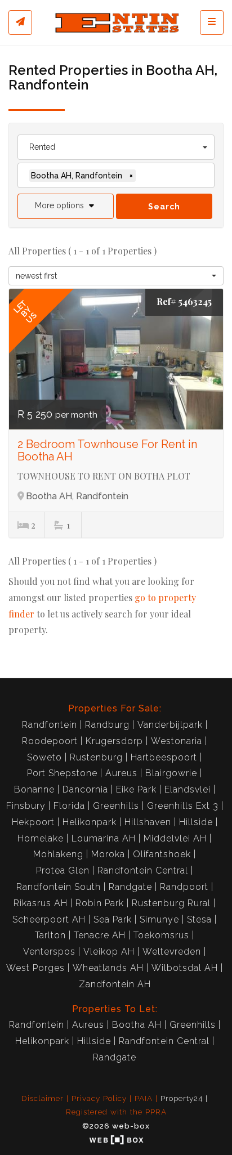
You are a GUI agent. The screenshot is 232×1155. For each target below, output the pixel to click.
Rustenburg (96, 757)
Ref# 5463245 (184, 301)
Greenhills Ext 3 (182, 805)
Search (164, 206)
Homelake (40, 838)
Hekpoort (33, 822)
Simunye (159, 919)
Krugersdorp (114, 741)
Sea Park (112, 919)
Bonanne (34, 789)
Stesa (199, 919)
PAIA (144, 1098)
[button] (65, 206)
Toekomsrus (161, 935)
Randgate (130, 886)
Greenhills (116, 805)
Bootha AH (137, 1024)
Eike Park (136, 789)
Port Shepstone (62, 773)
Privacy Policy (99, 1098)
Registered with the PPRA (116, 1111)
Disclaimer (42, 1098)
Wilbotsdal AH (184, 967)
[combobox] (116, 147)
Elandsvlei (187, 789)
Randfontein (49, 724)
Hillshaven (147, 822)
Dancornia (85, 789)
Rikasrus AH (41, 903)
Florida (69, 805)
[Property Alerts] (20, 22)
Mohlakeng (58, 854)
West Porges (35, 967)
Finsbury (26, 805)
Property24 (181, 1098)
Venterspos (49, 951)
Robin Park (99, 903)
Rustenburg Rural (171, 903)
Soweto (44, 757)
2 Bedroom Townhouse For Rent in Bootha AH (107, 450)
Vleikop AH (109, 951)
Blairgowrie (171, 773)
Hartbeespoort (164, 757)
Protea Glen (63, 870)
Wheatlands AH (108, 967)
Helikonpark (90, 822)
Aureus (121, 773)
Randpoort (184, 886)
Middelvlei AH (175, 838)
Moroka (108, 854)
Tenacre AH (100, 935)
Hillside (196, 822)
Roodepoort (50, 741)
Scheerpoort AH (49, 919)
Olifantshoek (162, 854)
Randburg (107, 724)
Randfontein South (58, 886)
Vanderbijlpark (170, 724)
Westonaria (176, 741)
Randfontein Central (142, 870)
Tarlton (50, 935)
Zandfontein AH (115, 984)
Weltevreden (171, 951)
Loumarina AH (104, 838)
